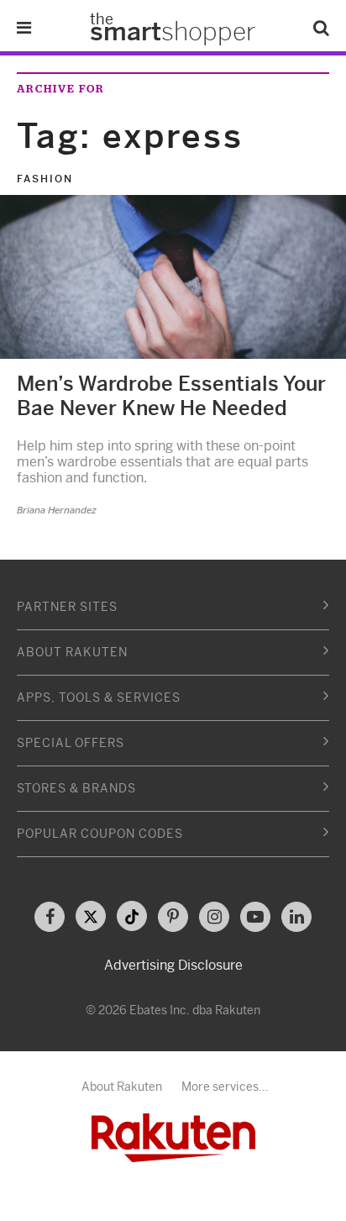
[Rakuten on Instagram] (214, 917)
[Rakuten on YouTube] (255, 917)
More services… (224, 1086)
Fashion (45, 179)
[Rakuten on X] (91, 916)
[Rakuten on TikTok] (132, 916)
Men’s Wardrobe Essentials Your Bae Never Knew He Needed (171, 396)
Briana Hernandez (57, 509)
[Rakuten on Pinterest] (173, 917)
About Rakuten (121, 1086)
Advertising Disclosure (173, 965)
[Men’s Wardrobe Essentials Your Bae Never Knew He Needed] (173, 276)
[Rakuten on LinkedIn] (296, 917)
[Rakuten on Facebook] (49, 917)
